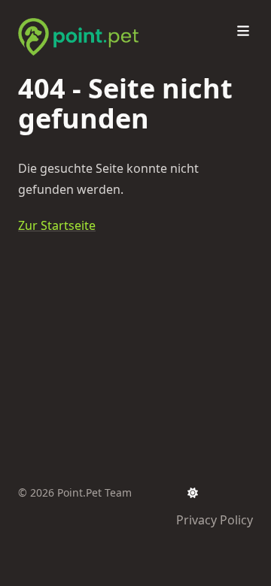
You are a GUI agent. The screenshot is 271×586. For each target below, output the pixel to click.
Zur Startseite (57, 225)
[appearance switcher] (193, 493)
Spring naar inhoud (91, 14)
